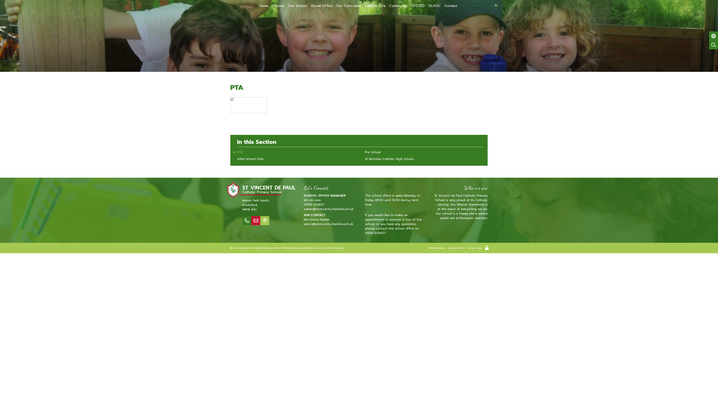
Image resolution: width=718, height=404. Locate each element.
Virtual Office (321, 5)
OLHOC (434, 5)
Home (264, 5)
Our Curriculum (348, 5)
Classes (278, 5)
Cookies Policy (456, 248)
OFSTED (418, 5)
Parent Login (475, 248)
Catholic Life (375, 5)
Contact (450, 5)
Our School (297, 5)
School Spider (336, 248)
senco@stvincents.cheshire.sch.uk (328, 224)
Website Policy (437, 248)
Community (398, 5)
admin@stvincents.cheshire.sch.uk (329, 209)
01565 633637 (314, 204)
